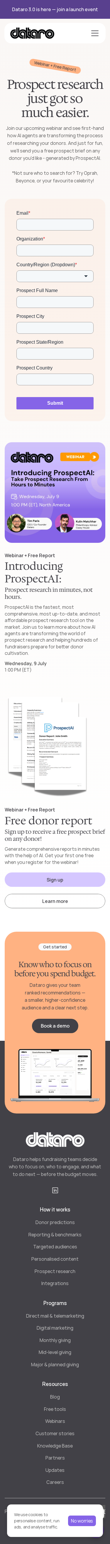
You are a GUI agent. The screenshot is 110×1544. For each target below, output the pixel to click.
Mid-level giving (55, 1352)
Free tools (55, 1409)
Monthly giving (55, 1340)
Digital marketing (55, 1328)
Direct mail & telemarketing (55, 1316)
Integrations (55, 1283)
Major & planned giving (55, 1364)
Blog (55, 1397)
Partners (55, 1458)
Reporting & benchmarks (55, 1234)
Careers (55, 1482)
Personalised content (55, 1259)
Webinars (55, 1421)
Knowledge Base (55, 1446)
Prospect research (55, 1271)
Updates (55, 1470)
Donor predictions (55, 1222)
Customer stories (55, 1433)
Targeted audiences (55, 1246)
